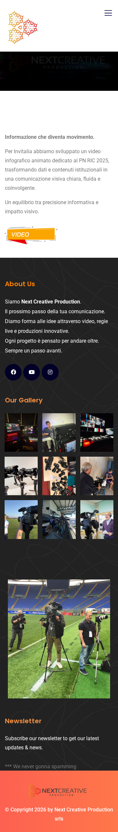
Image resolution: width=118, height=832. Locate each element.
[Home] (59, 792)
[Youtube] (31, 372)
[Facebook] (13, 372)
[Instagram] (50, 372)
